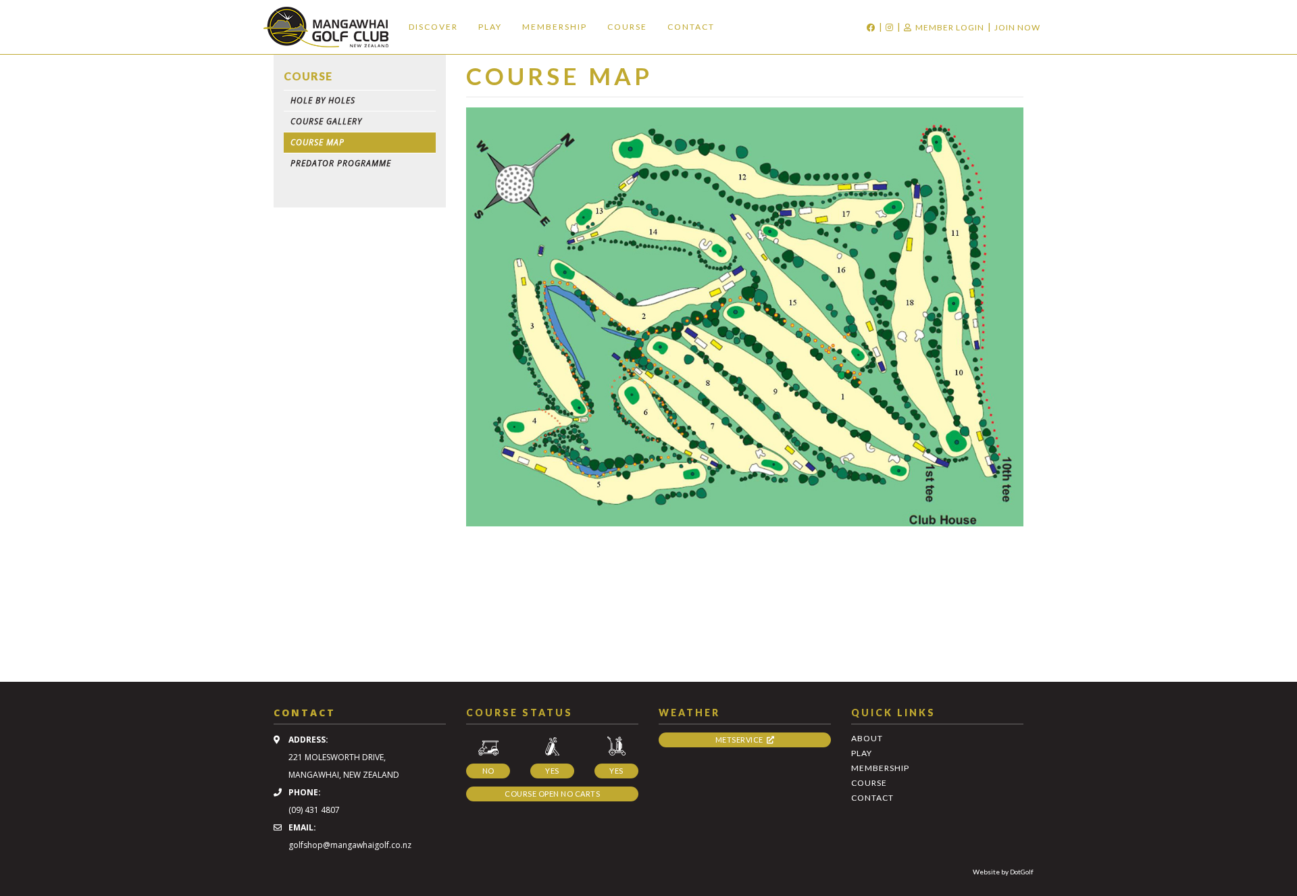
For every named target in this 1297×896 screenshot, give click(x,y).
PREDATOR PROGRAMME (340, 163)
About (867, 738)
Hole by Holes (322, 100)
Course (627, 27)
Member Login (949, 27)
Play (490, 27)
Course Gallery (326, 121)
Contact (691, 27)
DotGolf (1022, 872)
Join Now (1017, 27)
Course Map (317, 142)
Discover (433, 27)
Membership (554, 27)
